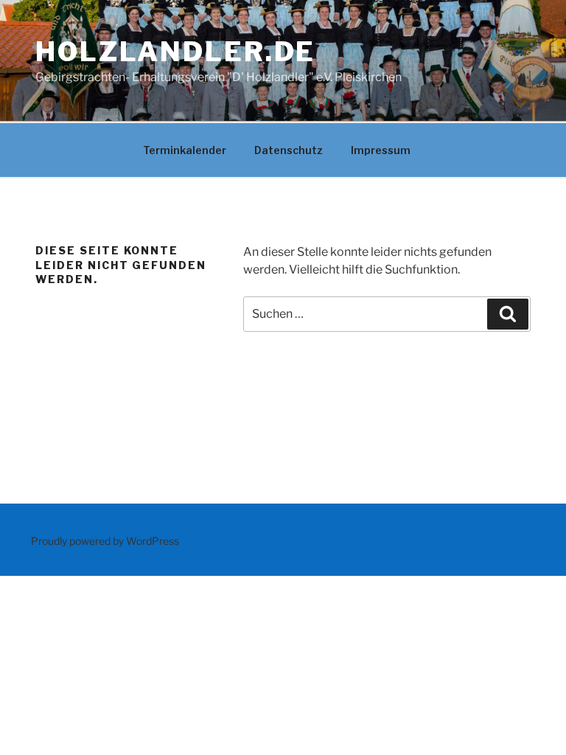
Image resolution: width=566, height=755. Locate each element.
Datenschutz (288, 150)
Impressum (380, 150)
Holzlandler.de (175, 51)
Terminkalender (184, 150)
